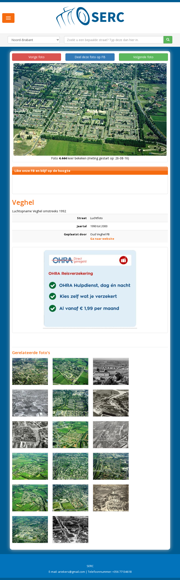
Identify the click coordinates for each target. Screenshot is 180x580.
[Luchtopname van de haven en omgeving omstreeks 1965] (70, 529)
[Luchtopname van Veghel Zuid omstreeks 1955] (111, 434)
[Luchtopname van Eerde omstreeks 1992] (30, 498)
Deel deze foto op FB (90, 57)
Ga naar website (102, 239)
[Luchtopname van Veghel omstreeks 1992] (70, 403)
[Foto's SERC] (90, 17)
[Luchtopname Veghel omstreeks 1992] (70, 466)
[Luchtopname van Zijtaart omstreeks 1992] (70, 371)
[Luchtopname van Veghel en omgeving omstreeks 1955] (30, 403)
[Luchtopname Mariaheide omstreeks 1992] (30, 466)
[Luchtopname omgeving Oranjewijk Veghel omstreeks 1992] (70, 434)
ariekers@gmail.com (71, 572)
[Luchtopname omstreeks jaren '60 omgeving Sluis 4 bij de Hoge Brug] (111, 403)
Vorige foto (37, 57)
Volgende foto (143, 57)
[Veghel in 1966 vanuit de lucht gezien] (30, 434)
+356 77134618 (121, 572)
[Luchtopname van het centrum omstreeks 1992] (30, 371)
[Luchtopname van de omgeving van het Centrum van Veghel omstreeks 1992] (30, 529)
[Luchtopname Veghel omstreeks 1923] (111, 498)
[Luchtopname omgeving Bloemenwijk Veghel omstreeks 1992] (111, 466)
